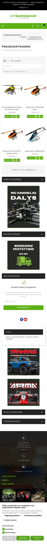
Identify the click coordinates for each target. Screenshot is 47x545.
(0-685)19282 (23, 460)
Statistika (9, 529)
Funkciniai (9, 526)
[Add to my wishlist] (18, 116)
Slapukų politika (12, 515)
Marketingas (10, 532)
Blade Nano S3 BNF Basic (35, 151)
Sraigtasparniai (13, 179)
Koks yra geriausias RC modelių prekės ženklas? (22, 338)
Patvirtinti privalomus (9, 538)
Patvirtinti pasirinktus (23, 538)
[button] (33, 26)
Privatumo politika (33, 515)
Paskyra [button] (23, 7)
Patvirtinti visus (37, 538)
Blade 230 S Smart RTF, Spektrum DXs (12, 152)
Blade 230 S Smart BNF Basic (35, 108)
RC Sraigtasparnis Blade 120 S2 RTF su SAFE (12, 108)
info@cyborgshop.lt (23, 471)
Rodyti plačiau (11, 520)
